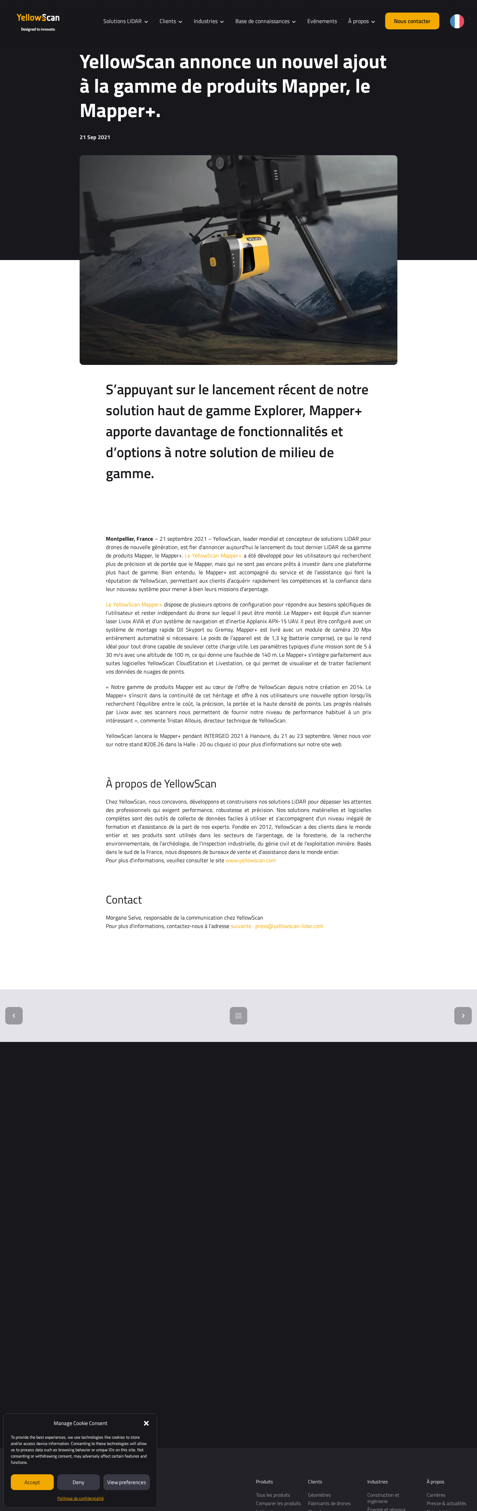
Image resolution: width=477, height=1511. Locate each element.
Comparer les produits (278, 1503)
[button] (146, 1423)
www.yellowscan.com (251, 860)
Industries (377, 1482)
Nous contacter (412, 21)
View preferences (126, 1482)
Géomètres (319, 1494)
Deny (78, 1482)
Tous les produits (273, 1494)
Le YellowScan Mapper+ (213, 555)
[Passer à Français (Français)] (457, 21)
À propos (436, 1482)
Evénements (322, 21)
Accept (32, 1482)
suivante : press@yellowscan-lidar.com (277, 926)
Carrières (436, 1494)
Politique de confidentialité (80, 1498)
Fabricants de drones (329, 1503)
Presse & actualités (447, 1503)
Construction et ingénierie (383, 1498)
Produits (264, 1482)
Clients (315, 1482)
